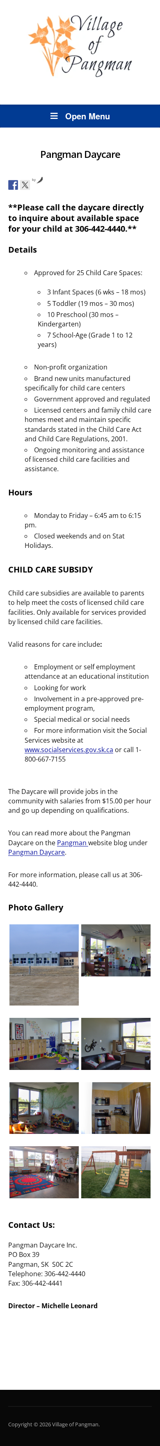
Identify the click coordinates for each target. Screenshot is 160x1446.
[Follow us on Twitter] (25, 185)
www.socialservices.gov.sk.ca (69, 749)
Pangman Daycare (36, 852)
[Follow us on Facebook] (13, 185)
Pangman (72, 842)
